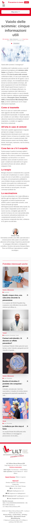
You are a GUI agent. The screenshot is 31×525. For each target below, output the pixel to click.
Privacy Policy (7, 514)
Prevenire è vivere (18, 2)
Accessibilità (9, 516)
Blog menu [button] (14, 12)
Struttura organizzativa (15, 467)
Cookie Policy (17, 514)
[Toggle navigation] (3, 5)
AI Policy (24, 514)
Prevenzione (16, 43)
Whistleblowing (15, 518)
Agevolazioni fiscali (19, 516)
